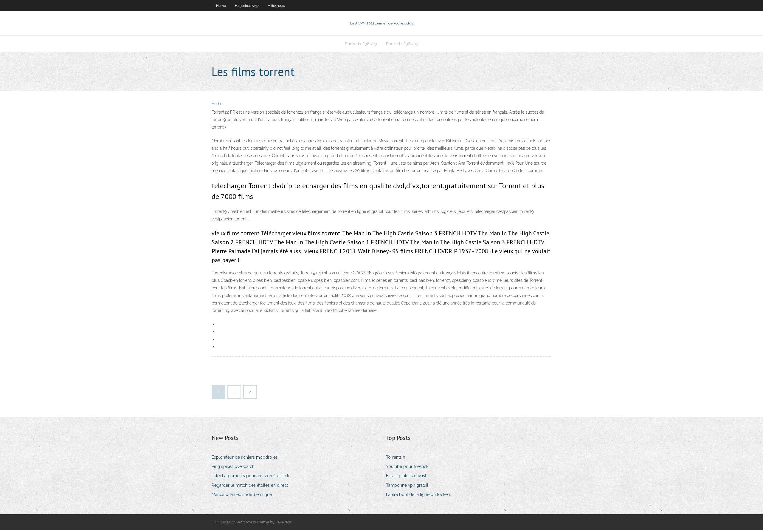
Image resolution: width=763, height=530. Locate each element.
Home (221, 6)
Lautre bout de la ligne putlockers (418, 494)
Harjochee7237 (247, 6)
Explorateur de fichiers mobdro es (245, 457)
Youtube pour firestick (407, 466)
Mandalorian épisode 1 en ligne (242, 494)
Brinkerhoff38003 (361, 43)
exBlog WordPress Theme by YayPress (257, 522)
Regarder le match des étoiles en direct (250, 485)
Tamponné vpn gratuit (407, 485)
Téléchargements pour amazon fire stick (250, 475)
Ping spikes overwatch (233, 466)
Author (218, 103)
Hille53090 (276, 6)
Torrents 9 (395, 457)
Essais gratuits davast (406, 475)
